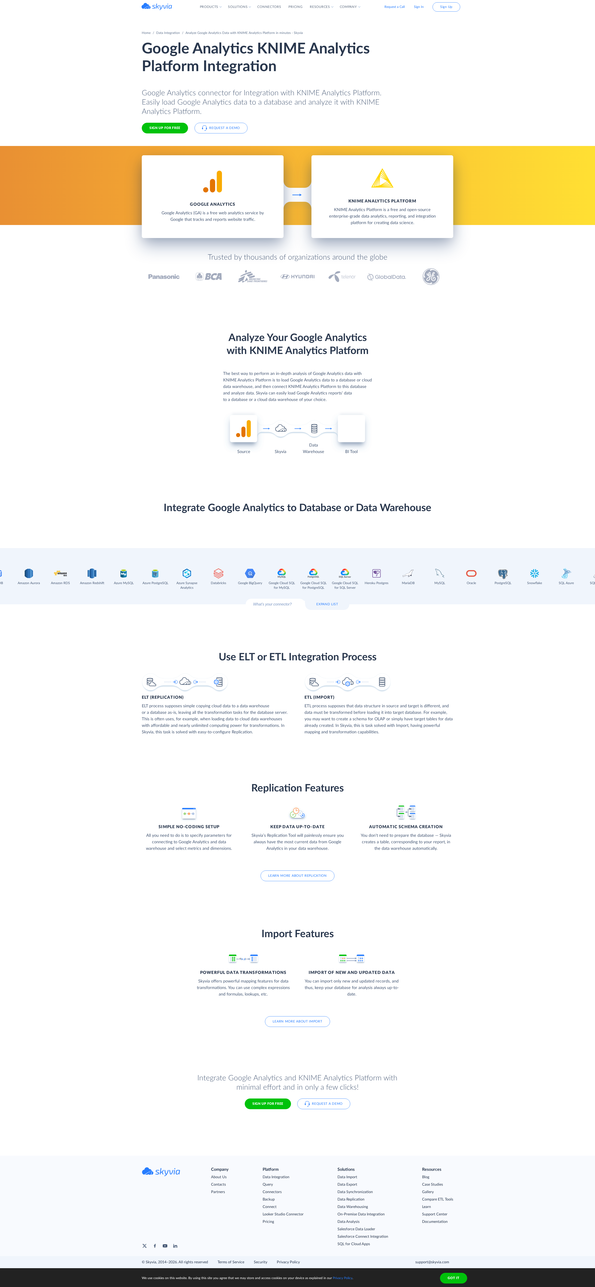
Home (146, 33)
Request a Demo (224, 128)
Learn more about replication (297, 875)
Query (268, 1184)
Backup (269, 1199)
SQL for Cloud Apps (353, 1244)
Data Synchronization (355, 1192)
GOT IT (453, 1278)
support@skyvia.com (432, 1262)
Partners (218, 1192)
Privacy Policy (288, 1262)
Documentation (435, 1222)
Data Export (347, 1184)
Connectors (272, 1192)
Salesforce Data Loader (356, 1229)
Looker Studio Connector (283, 1214)
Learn (426, 1207)
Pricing (268, 1222)
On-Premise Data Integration (361, 1214)
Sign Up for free (164, 128)
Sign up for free (267, 1103)
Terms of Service (231, 1262)
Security (260, 1262)
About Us (219, 1177)
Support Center (434, 1214)
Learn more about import (297, 1021)
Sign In (419, 7)
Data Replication (350, 1199)
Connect (270, 1207)
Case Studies (432, 1184)
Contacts (218, 1184)
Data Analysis (348, 1222)
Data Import (347, 1177)
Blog (425, 1177)
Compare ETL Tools (437, 1199)
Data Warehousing (352, 1207)
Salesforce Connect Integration (362, 1236)
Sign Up (446, 7)
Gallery (428, 1192)
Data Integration (168, 33)
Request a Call (394, 7)
